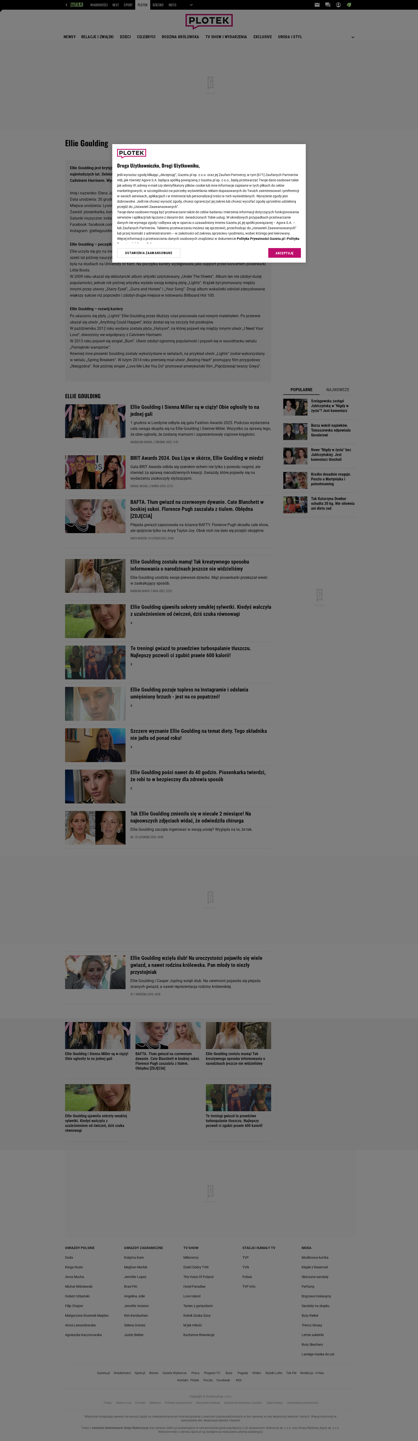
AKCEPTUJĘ (285, 253)
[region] (209, 203)
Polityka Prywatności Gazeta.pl (261, 239)
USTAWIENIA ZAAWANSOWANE (148, 253)
